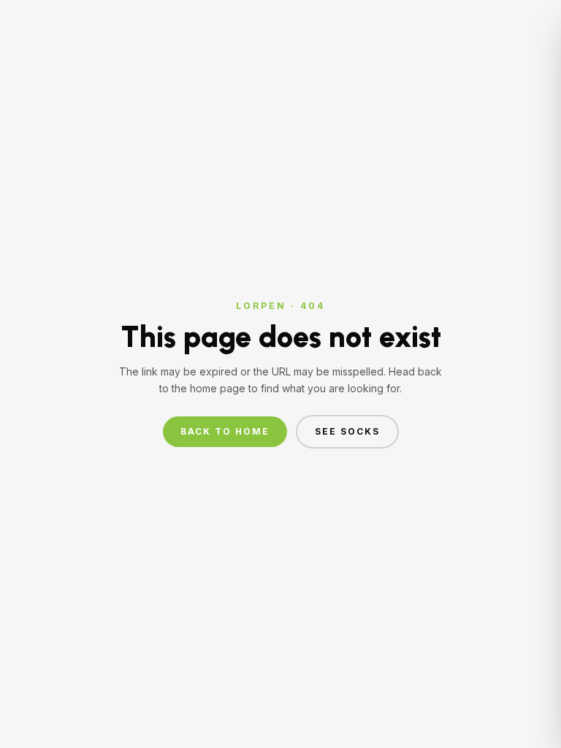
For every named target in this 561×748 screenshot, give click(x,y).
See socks (347, 431)
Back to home (225, 431)
